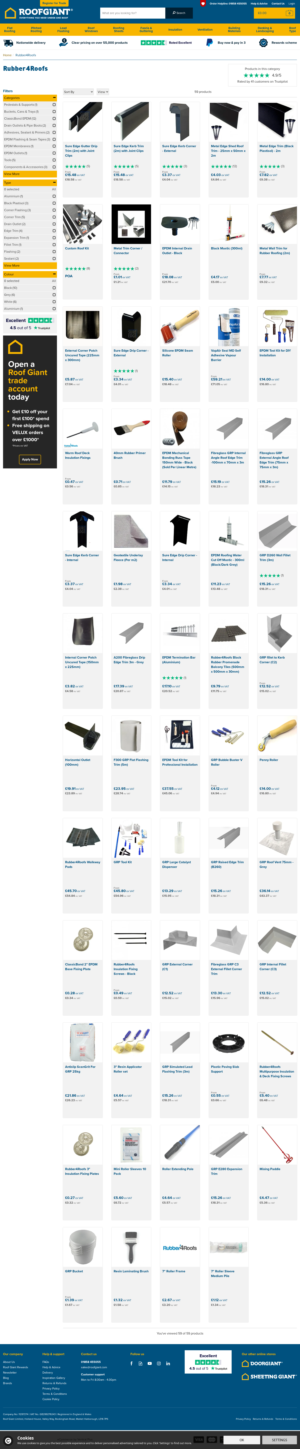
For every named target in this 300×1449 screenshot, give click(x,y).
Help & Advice (51, 1367)
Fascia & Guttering (146, 29)
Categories (12, 97)
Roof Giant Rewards (15, 1367)
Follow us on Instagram (158, 1363)
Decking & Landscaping (265, 29)
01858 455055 (91, 1362)
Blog (6, 1378)
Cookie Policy (50, 1399)
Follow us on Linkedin (168, 1363)
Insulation (175, 29)
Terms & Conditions (54, 1394)
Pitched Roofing (36, 29)
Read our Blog (140, 1363)
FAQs (45, 1362)
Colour (9, 274)
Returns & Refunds (54, 1383)
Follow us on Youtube (149, 1363)
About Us (9, 1362)
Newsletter (10, 1373)
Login (292, 4)
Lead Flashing (63, 29)
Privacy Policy (51, 1389)
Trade (54, 3)
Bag (266, 13)
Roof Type (292, 29)
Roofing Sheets (118, 29)
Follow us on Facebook (131, 1363)
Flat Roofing (9, 29)
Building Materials (234, 29)
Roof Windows (91, 29)
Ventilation (205, 29)
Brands (7, 1383)
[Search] (179, 13)
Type (7, 182)
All (54, 189)
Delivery (47, 1373)
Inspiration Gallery (53, 1378)
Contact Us (278, 4)
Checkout (287, 13)
